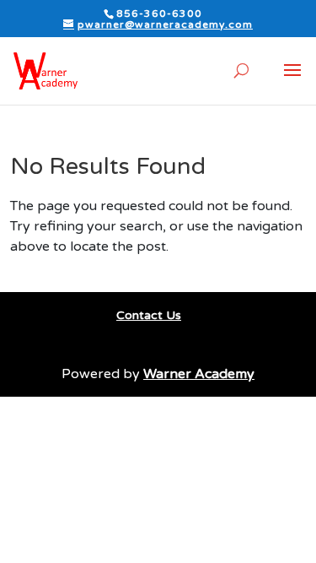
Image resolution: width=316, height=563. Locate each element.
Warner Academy (198, 373)
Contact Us (148, 315)
